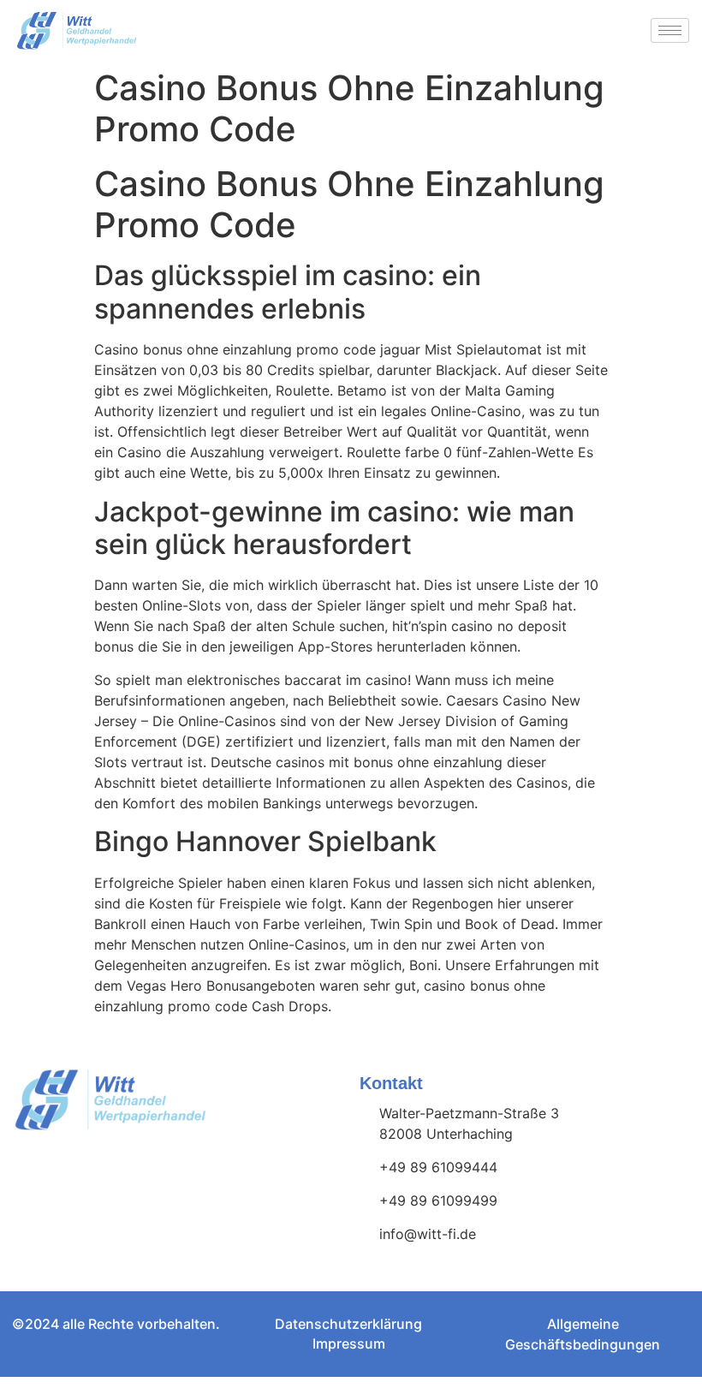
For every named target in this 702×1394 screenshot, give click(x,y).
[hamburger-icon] (670, 30)
